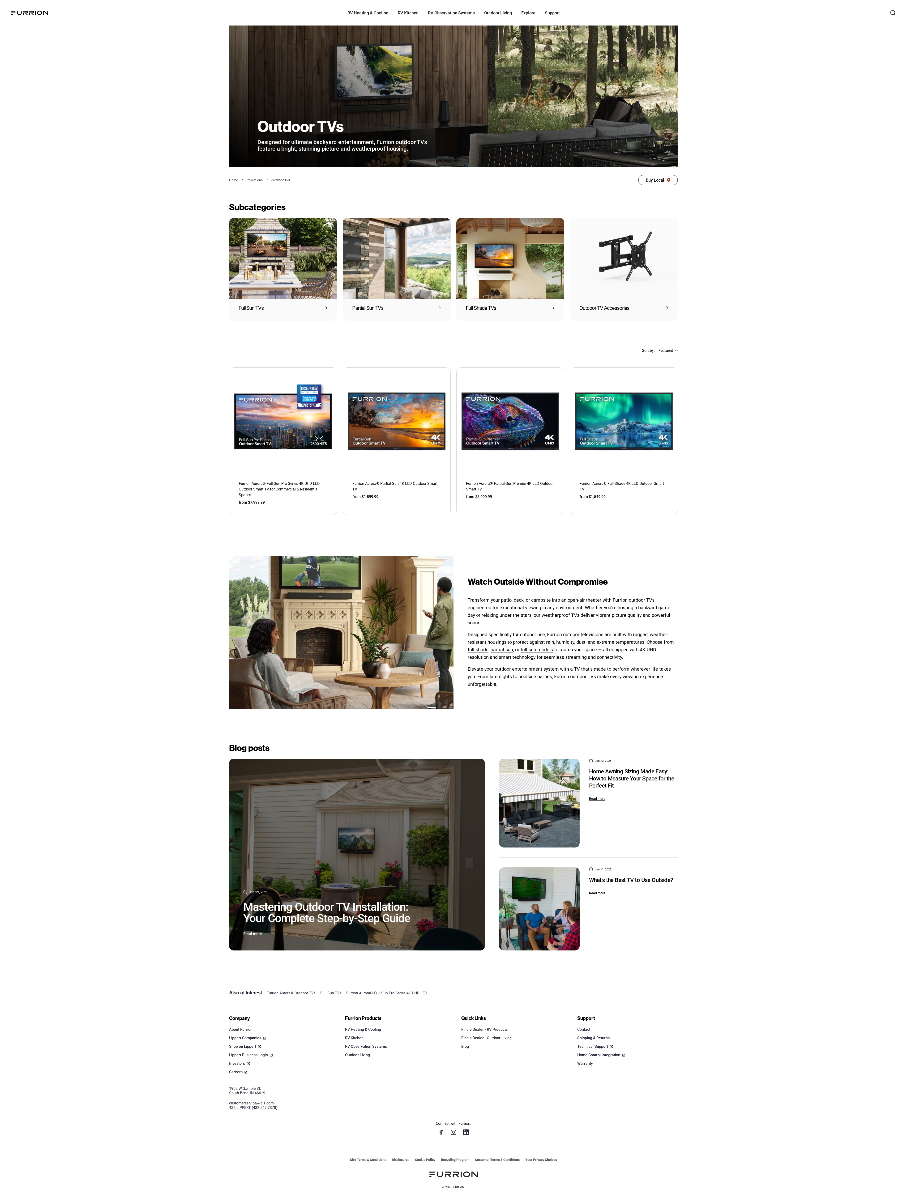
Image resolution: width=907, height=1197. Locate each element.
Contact (583, 1029)
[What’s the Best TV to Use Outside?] (539, 908)
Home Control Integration (598, 1055)
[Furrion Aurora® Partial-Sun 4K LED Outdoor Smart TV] (396, 421)
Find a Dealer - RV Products (484, 1029)
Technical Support (592, 1046)
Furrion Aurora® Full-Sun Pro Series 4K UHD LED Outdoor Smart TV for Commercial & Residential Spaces (279, 489)
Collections (255, 180)
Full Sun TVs (331, 993)
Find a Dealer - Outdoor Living (486, 1038)
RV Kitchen (354, 1038)
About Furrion (240, 1029)
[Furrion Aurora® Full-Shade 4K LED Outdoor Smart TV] (624, 421)
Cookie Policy (425, 1160)
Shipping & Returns (593, 1038)
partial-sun (502, 649)
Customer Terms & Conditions (497, 1160)
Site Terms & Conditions (368, 1160)
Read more (252, 934)
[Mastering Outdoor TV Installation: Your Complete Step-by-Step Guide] (357, 854)
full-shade (478, 649)
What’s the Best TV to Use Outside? (631, 880)
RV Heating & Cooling (363, 1029)
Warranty (585, 1063)
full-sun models (537, 649)
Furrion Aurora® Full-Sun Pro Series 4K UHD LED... (388, 993)
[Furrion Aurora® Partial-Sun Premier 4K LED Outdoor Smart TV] (510, 421)
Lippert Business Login (248, 1055)
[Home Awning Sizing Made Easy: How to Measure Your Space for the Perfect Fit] (539, 803)
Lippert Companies (245, 1038)
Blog (465, 1046)
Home (233, 180)
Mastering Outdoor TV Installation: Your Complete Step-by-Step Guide (326, 912)
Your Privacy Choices (541, 1160)
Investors (237, 1063)
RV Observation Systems (366, 1046)
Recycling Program (455, 1160)
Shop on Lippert (242, 1046)
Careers (236, 1072)
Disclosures (400, 1160)
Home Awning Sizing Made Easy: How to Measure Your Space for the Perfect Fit (631, 778)
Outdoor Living (357, 1055)
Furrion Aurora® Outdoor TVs (291, 993)
